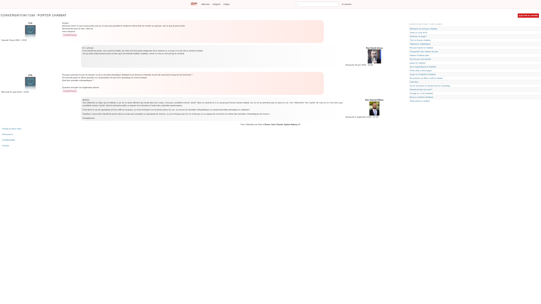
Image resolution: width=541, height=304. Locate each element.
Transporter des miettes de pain (424, 51)
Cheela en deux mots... (12, 129)
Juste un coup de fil (418, 32)
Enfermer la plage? (418, 36)
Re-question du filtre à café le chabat (426, 78)
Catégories (216, 4)
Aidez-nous (205, 4)
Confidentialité (8, 140)
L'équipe (226, 4)
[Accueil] (195, 4)
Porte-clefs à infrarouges (421, 70)
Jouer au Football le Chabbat (423, 74)
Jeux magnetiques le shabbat (423, 67)
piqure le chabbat (417, 63)
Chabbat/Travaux (70, 35)
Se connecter (347, 4)
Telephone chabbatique (420, 44)
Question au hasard (528, 15)
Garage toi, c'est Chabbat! (421, 93)
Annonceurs (7, 134)
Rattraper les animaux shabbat (423, 29)
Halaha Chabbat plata (419, 55)
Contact (5, 145)
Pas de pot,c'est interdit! (420, 59)
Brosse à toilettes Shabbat (421, 97)
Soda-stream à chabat (420, 101)
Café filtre (414, 82)
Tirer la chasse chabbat (420, 40)
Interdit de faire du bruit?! (421, 89)
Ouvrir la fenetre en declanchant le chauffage (430, 86)
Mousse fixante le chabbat (421, 48)
